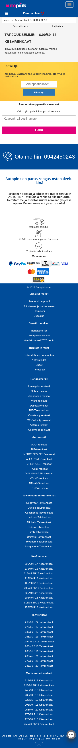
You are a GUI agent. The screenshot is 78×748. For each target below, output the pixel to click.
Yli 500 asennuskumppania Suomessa (39, 239)
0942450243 (59, 157)
